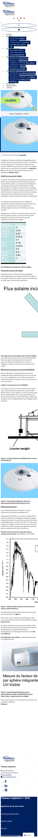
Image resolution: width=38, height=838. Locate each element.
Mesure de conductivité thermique (18, 60)
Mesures (9, 36)
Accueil (9, 34)
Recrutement (11, 85)
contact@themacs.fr (9, 777)
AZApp (19, 835)
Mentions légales (6, 821)
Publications (11, 71)
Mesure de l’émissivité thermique (22, 77)
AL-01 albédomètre (17, 55)
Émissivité (14, 40)
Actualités (10, 83)
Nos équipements (12, 57)
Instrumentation (12, 49)
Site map (4, 828)
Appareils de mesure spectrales (22, 63)
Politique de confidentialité (10, 814)
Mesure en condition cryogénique (17, 66)
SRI (11, 47)
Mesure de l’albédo (17, 38)
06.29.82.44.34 (6, 775)
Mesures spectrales (18, 45)
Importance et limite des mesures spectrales (22, 74)
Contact (9, 87)
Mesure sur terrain (17, 69)
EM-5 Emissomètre (17, 53)
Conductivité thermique (19, 42)
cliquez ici (4, 704)
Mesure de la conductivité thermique (19, 80)
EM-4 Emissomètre (17, 51)
